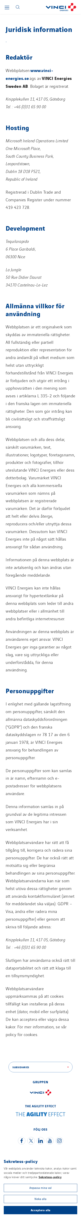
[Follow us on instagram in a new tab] (59, 1141)
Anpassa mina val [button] (40, 1188)
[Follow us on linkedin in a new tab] (40, 1141)
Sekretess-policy (50, 1177)
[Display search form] (17, 7)
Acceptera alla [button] (40, 1210)
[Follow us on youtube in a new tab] (50, 1141)
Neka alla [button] (40, 1199)
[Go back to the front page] (51, 7)
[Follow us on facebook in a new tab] (21, 1141)
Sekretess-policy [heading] (20, 1161)
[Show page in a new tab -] (40, 1096)
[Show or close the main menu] (7, 7)
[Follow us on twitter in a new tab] (31, 1141)
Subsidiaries (20, 1067)
